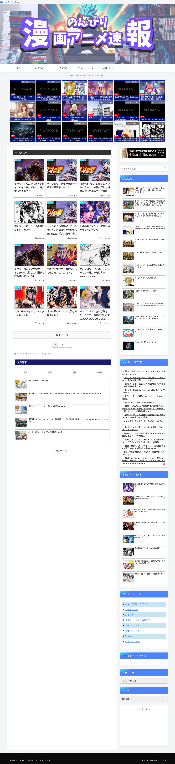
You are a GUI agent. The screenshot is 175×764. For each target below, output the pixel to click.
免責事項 (13, 760)
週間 (50, 372)
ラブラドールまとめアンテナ (138, 620)
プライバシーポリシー (28, 760)
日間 (25, 372)
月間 (74, 372)
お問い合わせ (45, 760)
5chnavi (128, 636)
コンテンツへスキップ (10, 2)
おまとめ (129, 615)
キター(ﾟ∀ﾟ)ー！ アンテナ (137, 604)
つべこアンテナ (132, 625)
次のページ (62, 335)
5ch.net (79, 75)
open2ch (90, 75)
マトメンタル (131, 609)
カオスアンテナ (132, 631)
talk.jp (84, 75)
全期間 (99, 372)
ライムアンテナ (132, 641)
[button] (165, 168)
